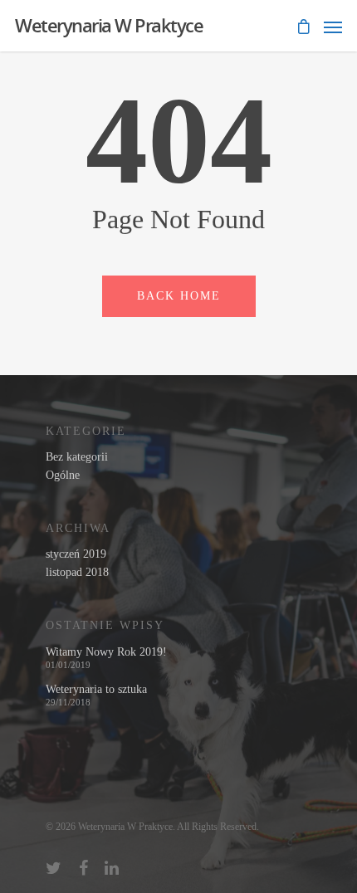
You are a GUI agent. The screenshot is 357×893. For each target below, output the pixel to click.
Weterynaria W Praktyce (109, 25)
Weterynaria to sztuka (96, 689)
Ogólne (63, 475)
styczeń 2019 (76, 554)
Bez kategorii (77, 457)
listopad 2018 (77, 572)
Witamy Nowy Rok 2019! (106, 652)
